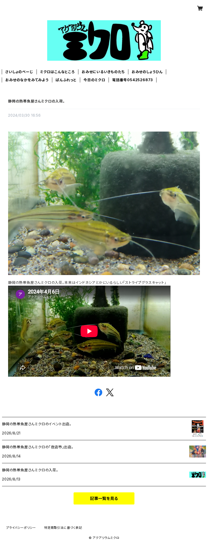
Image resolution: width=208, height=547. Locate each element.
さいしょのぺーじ (19, 72)
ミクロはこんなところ (57, 72)
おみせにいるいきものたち (103, 72)
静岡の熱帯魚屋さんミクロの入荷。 (36, 101)
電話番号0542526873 (132, 80)
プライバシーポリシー (21, 528)
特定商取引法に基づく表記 (63, 528)
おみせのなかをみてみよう (27, 80)
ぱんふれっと (66, 80)
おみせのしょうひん (147, 72)
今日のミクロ (94, 80)
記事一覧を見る (104, 498)
